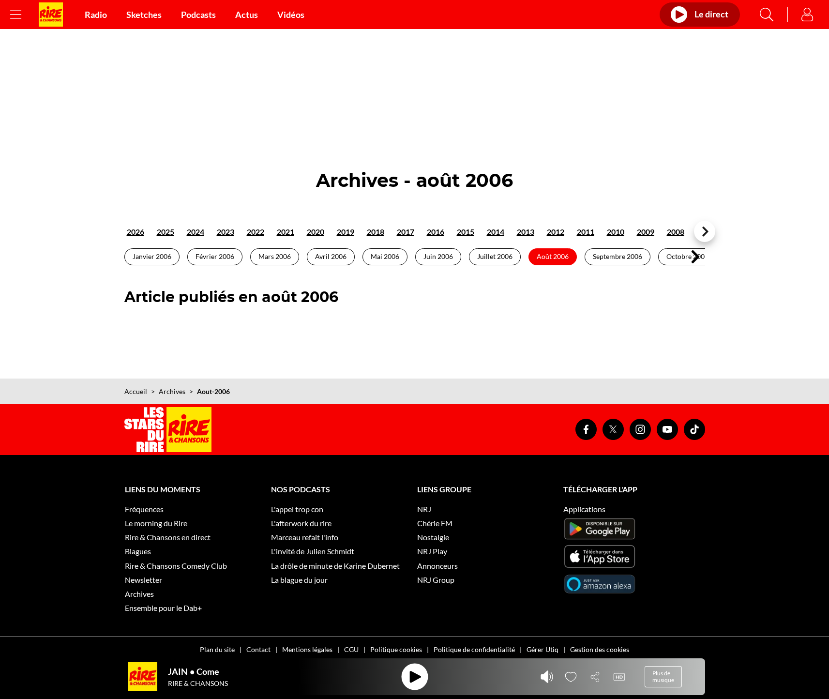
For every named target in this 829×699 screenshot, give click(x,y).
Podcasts (198, 14)
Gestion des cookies (599, 649)
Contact (258, 649)
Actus (246, 14)
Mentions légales (307, 649)
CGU (351, 649)
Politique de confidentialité (474, 649)
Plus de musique (663, 676)
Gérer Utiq (542, 649)
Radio (96, 14)
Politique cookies (396, 649)
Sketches (144, 14)
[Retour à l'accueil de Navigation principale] (51, 14)
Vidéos (290, 14)
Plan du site (217, 649)
